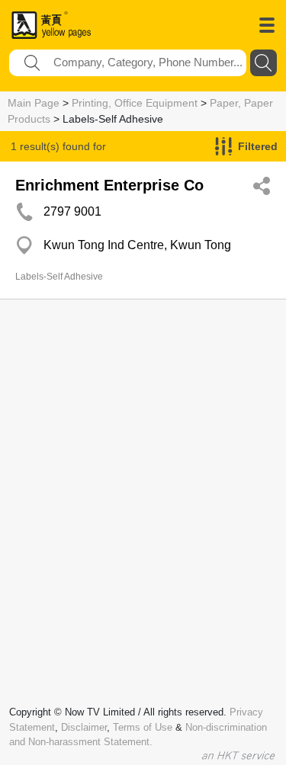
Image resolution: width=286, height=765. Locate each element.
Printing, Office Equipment (135, 103)
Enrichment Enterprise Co (109, 185)
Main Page (33, 103)
